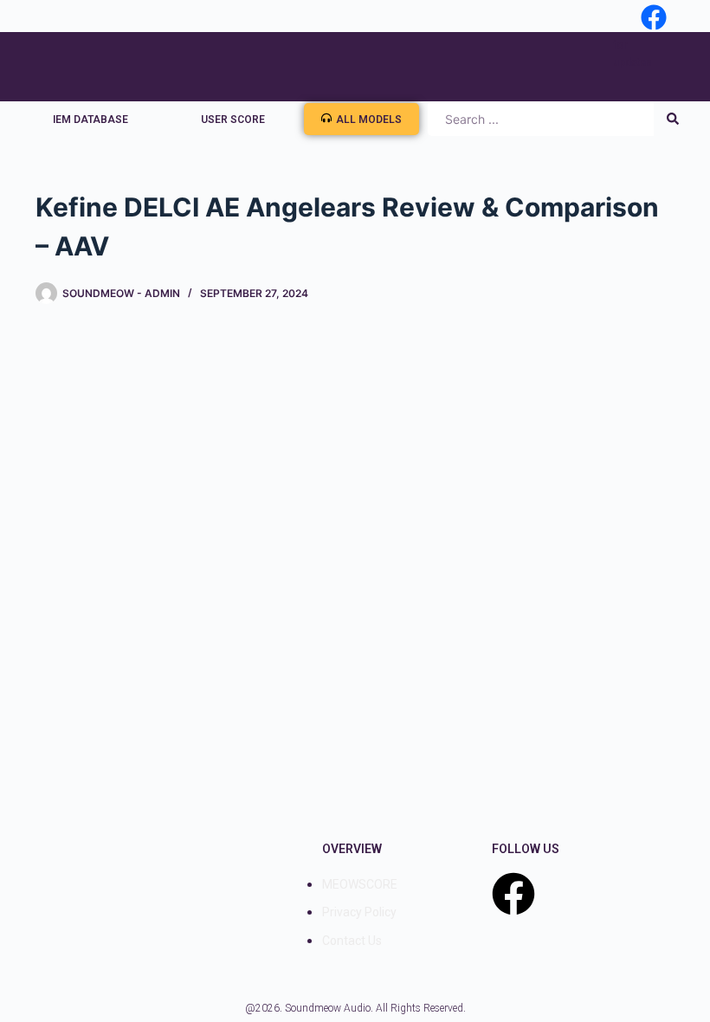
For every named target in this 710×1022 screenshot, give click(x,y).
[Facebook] (513, 893)
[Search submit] (673, 118)
